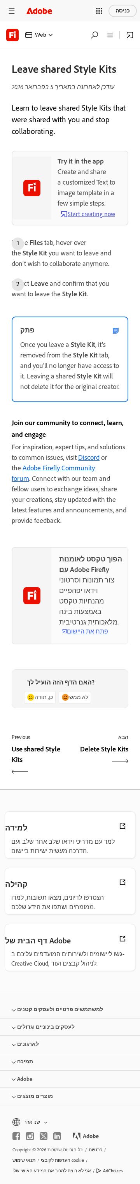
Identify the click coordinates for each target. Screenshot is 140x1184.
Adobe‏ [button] (24, 1079)
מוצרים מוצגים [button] (35, 1096)
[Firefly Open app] (130, 35)
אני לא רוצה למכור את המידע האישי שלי (51, 1170)
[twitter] (43, 1136)
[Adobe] (39, 10)
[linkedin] (57, 1136)
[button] (99, 11)
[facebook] (16, 1136)
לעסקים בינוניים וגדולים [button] (46, 1027)
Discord (89, 457)
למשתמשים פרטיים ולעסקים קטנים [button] (60, 1009)
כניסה (123, 10)
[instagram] (30, 1136)
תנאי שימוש (23, 1160)
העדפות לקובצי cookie (62, 1160)
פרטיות (95, 1149)
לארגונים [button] (28, 1044)
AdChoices (113, 1170)
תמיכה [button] (25, 1061)
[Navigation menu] (11, 10)
